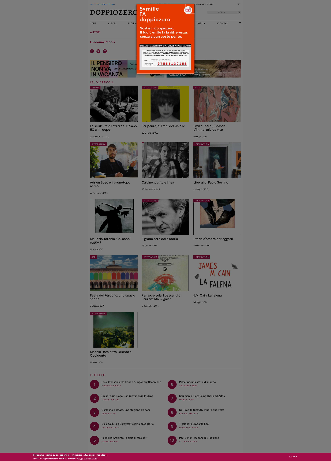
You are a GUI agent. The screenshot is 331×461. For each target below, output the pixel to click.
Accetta (293, 456)
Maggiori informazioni (87, 458)
